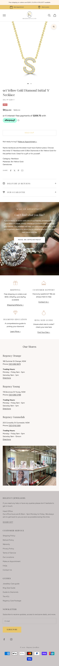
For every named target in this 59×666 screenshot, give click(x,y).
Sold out (29, 133)
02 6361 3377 (8, 522)
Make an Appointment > (27, 142)
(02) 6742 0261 (15, 426)
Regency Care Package (12, 601)
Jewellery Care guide (11, 584)
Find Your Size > (43, 332)
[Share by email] (22, 170)
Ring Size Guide (9, 588)
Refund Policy (8, 540)
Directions (7, 378)
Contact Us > (43, 302)
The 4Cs (6, 596)
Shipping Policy (9, 536)
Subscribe (12, 630)
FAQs (5, 566)
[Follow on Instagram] (11, 639)
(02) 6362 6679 (15, 364)
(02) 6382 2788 (15, 395)
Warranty (6, 544)
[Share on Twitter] (14, 170)
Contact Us (7, 570)
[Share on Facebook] (11, 170)
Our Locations (8, 557)
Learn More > (15, 331)
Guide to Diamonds (10, 592)
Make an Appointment (29, 240)
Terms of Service (9, 553)
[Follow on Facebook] (4, 639)
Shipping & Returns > (15, 305)
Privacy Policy (8, 549)
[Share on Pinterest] (18, 170)
